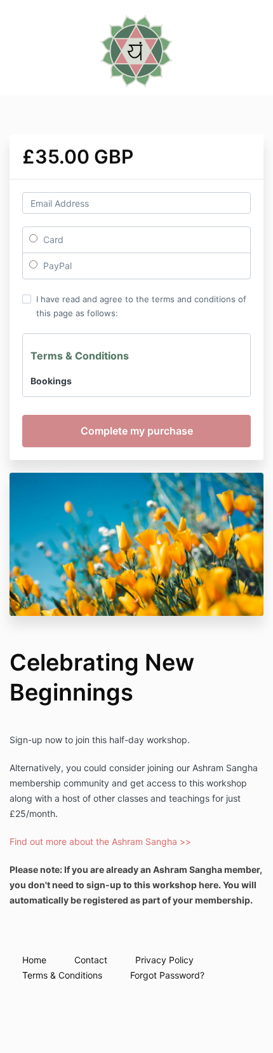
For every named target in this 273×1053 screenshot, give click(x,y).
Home (34, 959)
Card (52, 239)
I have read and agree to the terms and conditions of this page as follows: (141, 306)
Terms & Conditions (62, 975)
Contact (90, 959)
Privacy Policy (164, 959)
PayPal (56, 265)
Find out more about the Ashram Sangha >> (100, 841)
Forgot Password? (167, 975)
